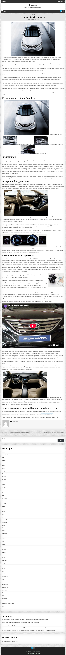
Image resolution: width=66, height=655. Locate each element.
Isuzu (3, 509)
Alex (29, 19)
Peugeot (4, 544)
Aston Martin (5, 454)
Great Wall (4, 498)
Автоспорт (4, 590)
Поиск (3, 438)
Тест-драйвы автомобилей (8, 603)
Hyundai (33, 14)
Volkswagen (5, 576)
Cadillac (4, 468)
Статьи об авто (5, 601)
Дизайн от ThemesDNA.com (33, 653)
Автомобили (5, 584)
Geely (3, 495)
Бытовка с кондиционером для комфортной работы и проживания (17, 625)
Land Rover (5, 522)
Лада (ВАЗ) (4, 598)
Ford (3, 492)
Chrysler (4, 476)
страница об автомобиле (47, 413)
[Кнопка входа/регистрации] (61, 11)
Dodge (3, 484)
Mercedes (4, 533)
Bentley (4, 460)
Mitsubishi (4, 536)
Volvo (3, 579)
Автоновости (5, 587)
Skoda (3, 557)
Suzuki (3, 568)
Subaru (3, 565)
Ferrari (4, 487)
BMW (3, 463)
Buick (3, 465)
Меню (4, 1)
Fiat (3, 490)
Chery (3, 471)
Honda (3, 500)
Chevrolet (4, 473)
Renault (4, 552)
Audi (3, 457)
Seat (3, 555)
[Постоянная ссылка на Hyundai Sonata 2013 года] (33, 39)
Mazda (3, 530)
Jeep (3, 514)
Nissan (3, 538)
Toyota (3, 573)
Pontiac (3, 546)
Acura (3, 452)
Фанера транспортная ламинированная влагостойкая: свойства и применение (20, 622)
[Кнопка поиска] (63, 11)
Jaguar (3, 511)
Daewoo (4, 481)
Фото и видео (5, 609)
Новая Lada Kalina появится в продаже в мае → (53, 432)
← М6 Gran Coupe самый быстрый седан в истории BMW (15, 432)
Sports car (4, 560)
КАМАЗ (3, 595)
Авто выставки (5, 582)
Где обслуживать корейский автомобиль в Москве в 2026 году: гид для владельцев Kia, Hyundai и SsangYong (29, 630)
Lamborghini (5, 519)
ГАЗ (2, 592)
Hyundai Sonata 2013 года (33, 17)
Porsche (4, 549)
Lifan (3, 528)
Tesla (3, 571)
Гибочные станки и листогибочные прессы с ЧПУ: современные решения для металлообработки (25, 627)
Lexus (3, 525)
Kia (2, 517)
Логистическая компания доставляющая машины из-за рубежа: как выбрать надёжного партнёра (25, 619)
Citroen (4, 479)
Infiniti (3, 506)
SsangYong (4, 563)
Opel (3, 541)
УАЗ (3, 606)
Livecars (33, 5)
